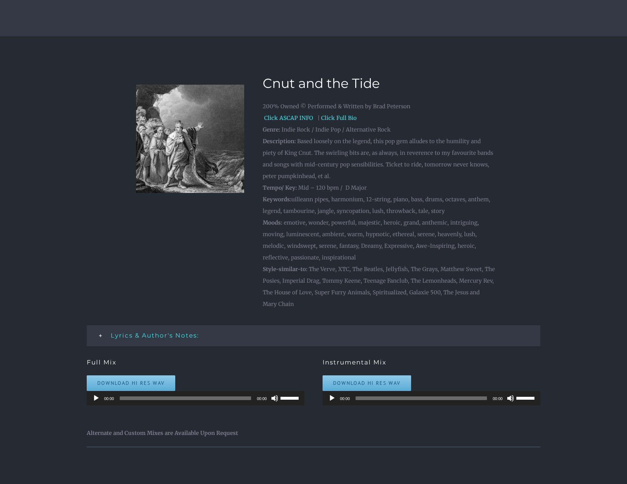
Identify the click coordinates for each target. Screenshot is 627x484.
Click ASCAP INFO (289, 117)
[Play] (96, 398)
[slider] (290, 397)
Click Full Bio (339, 117)
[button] (313, 336)
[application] (195, 398)
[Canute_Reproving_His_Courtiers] (190, 87)
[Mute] (274, 398)
